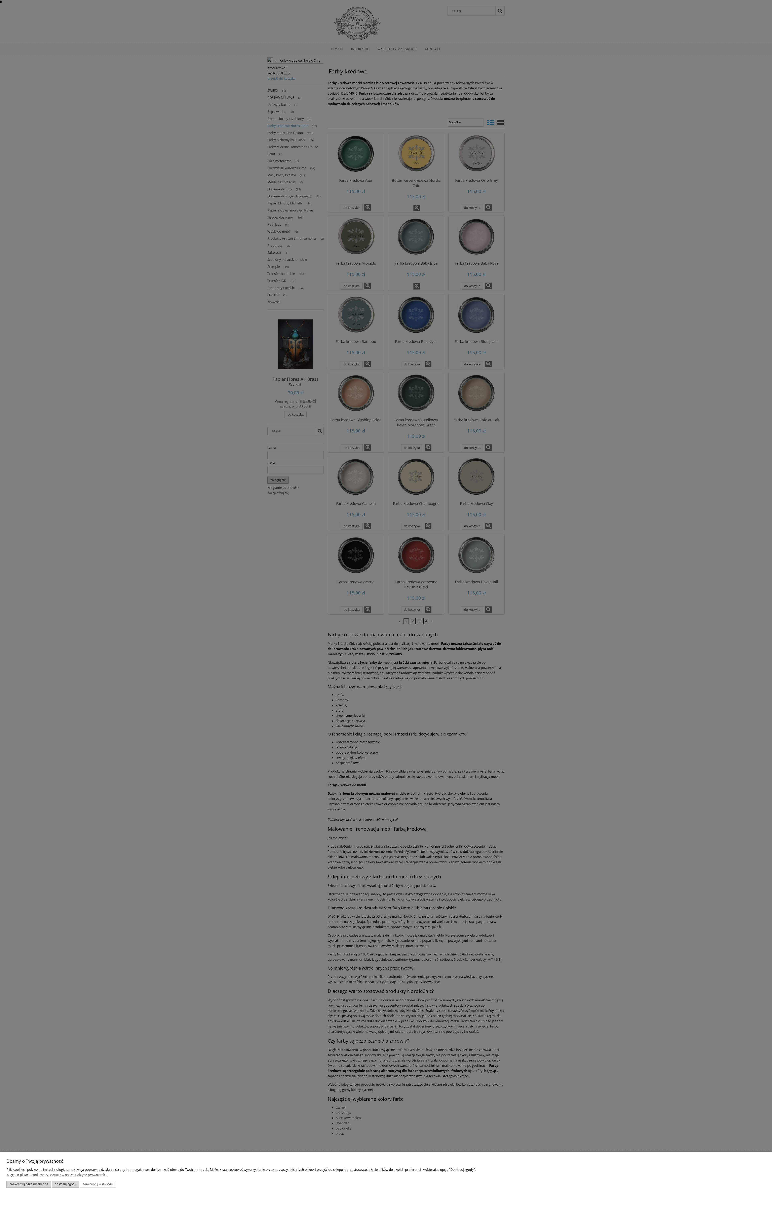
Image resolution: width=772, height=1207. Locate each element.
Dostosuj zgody (65, 1184)
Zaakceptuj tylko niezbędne (28, 1184)
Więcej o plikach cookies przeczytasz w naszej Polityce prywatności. (56, 1175)
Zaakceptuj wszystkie (98, 1184)
